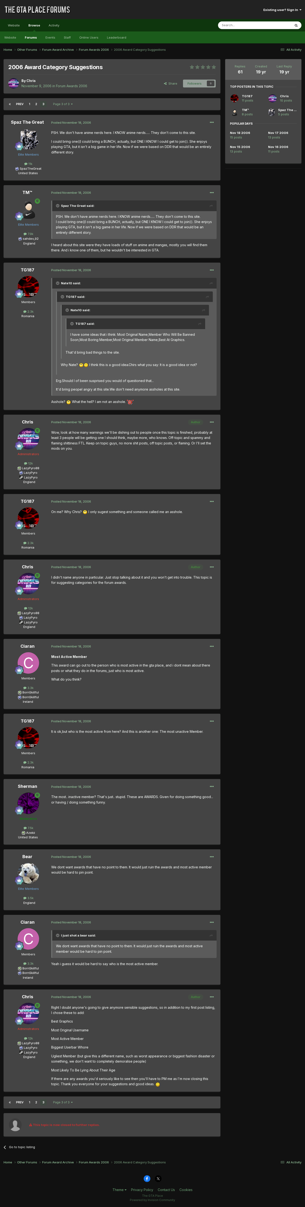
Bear (27, 856)
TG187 (27, 269)
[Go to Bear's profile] (28, 873)
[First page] (9, 104)
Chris (31, 81)
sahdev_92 (31, 238)
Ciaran (27, 646)
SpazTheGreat (30, 168)
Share (172, 83)
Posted (71, 122)
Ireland (28, 701)
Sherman (27, 786)
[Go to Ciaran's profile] (28, 663)
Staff (67, 37)
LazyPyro (30, 472)
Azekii (30, 833)
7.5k (30, 828)
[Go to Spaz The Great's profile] (28, 139)
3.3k (30, 688)
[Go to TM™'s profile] (28, 209)
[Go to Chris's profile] (13, 83)
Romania (27, 316)
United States (28, 173)
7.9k (30, 234)
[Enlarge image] (81, 365)
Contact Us (166, 1190)
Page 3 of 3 (62, 104)
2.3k (30, 311)
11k (29, 164)
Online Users (88, 37)
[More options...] (212, 122)
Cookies (186, 1190)
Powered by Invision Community (152, 1200)
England (27, 243)
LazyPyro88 (30, 468)
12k (30, 463)
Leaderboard (116, 37)
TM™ (27, 192)
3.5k (30, 898)
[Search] (296, 25)
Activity (54, 25)
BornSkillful (30, 692)
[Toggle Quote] (58, 206)
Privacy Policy (142, 1190)
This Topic (277, 25)
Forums (31, 37)
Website (14, 25)
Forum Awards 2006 (71, 86)
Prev (20, 104)
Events (50, 37)
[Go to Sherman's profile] (28, 803)
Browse (34, 25)
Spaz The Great (27, 122)
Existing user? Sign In (281, 10)
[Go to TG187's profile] (28, 286)
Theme (118, 1190)
